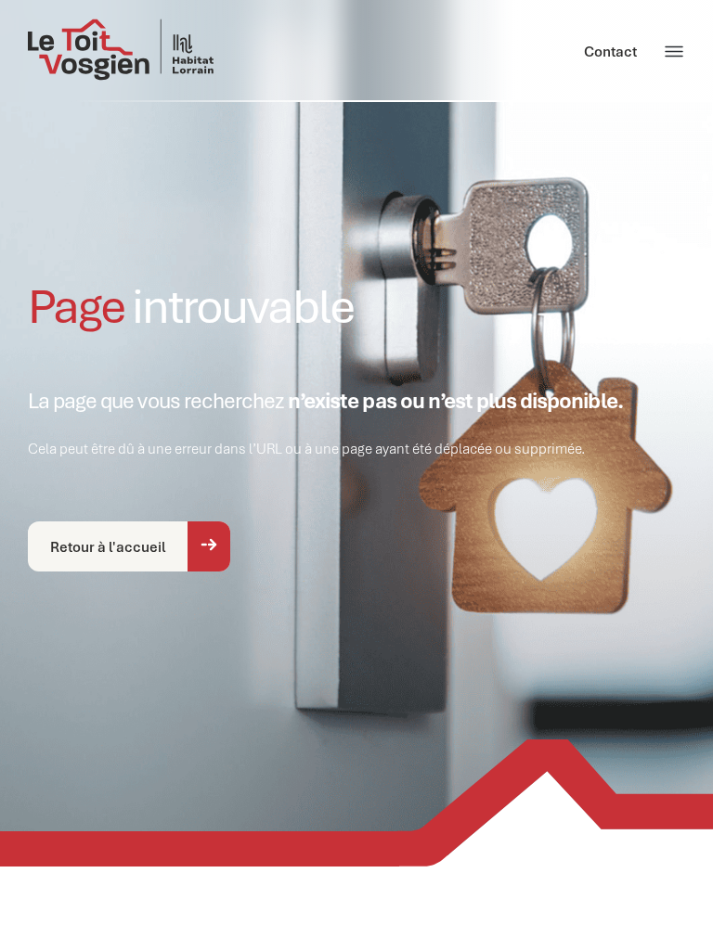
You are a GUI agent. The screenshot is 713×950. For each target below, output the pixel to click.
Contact (610, 51)
